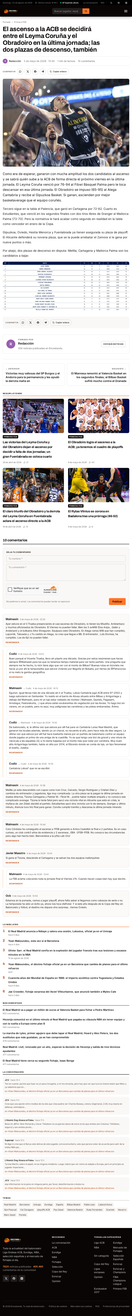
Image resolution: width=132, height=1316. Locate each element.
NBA (54, 1257)
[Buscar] (85, 11)
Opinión (56, 1281)
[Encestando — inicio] (11, 11)
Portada (6, 22)
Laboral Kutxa (105, 1204)
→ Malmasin (24, 722)
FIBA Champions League (119, 1280)
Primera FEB (20, 22)
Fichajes (56, 1261)
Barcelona (25, 1204)
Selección (57, 1266)
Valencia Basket (75, 1209)
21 (27, 462)
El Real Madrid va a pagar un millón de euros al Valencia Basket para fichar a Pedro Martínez (58, 1009)
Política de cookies (58, 1306)
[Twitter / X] (6, 1278)
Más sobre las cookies (81, 1306)
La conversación (90, 3)
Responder (12, 642)
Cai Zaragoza (27, 1209)
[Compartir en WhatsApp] (20, 71)
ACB (54, 1247)
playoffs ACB (43, 1209)
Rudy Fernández (94, 1209)
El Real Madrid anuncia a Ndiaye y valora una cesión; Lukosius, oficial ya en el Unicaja (60, 931)
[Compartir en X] (28, 71)
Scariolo (110, 1209)
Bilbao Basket (73, 1204)
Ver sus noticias (113, 344)
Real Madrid (10, 1204)
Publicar (117, 601)
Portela (22, 1215)
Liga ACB (99, 1242)
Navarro (122, 1209)
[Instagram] (22, 1278)
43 (93, 462)
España (59, 1204)
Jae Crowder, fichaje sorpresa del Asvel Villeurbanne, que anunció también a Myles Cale (62, 991)
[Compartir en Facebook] (35, 71)
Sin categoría (101, 1255)
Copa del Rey (59, 1271)
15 (27, 526)
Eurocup (56, 1276)
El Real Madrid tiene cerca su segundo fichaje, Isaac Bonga (38, 1060)
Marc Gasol (9, 1215)
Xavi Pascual (10, 1209)
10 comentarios (86, 61)
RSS (102, 3)
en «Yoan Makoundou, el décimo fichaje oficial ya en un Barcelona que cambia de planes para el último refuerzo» (59, 1091)
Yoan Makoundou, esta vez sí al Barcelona (33, 940)
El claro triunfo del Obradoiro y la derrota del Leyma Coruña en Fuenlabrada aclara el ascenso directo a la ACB (31, 516)
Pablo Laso (89, 1204)
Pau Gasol (58, 1209)
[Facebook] (14, 1278)
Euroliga (48, 1204)
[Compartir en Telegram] (43, 71)
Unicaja (37, 1204)
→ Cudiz (27, 688)
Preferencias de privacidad (116, 1306)
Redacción (13, 61)
